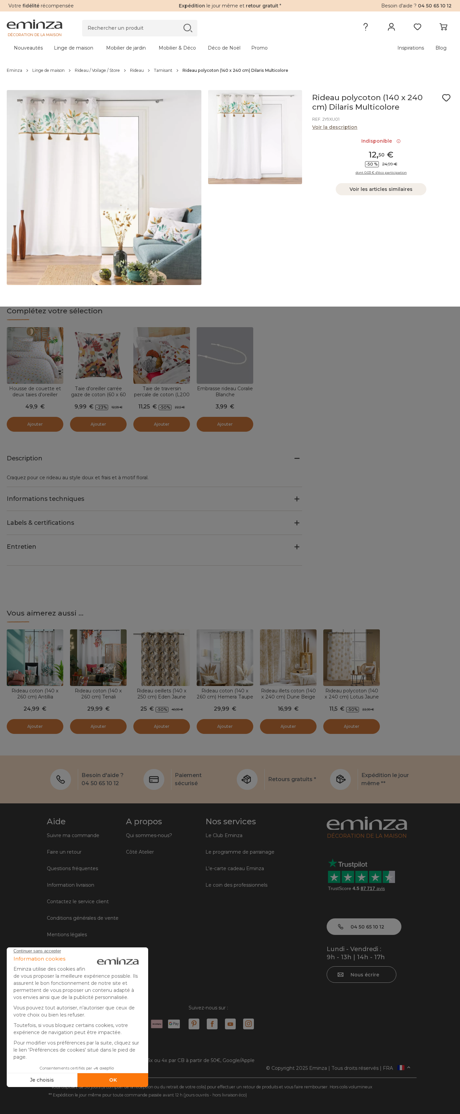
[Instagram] (248, 1024)
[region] (230, 70)
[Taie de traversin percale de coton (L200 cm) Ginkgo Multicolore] (161, 355)
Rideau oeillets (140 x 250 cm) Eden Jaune (162, 694)
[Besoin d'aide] (365, 28)
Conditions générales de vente (83, 918)
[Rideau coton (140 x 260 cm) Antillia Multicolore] (35, 657)
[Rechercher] (187, 27)
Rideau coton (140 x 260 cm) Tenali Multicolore (98, 697)
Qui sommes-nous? (149, 835)
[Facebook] (212, 1024)
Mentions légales (67, 935)
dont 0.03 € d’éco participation (381, 173)
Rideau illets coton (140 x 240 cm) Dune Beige (288, 694)
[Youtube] (230, 1024)
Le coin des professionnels (236, 885)
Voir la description (334, 127)
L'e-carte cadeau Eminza (234, 868)
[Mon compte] (391, 28)
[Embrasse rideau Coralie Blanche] (225, 355)
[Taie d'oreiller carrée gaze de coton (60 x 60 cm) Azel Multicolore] (98, 355)
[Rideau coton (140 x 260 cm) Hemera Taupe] (225, 657)
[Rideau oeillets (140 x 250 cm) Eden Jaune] (161, 657)
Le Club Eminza (223, 835)
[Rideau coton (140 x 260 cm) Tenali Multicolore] (98, 657)
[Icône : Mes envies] (446, 98)
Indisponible (378, 141)
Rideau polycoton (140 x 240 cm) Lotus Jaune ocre (352, 697)
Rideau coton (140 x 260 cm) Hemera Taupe (225, 694)
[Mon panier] (443, 28)
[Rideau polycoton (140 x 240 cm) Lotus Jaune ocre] (351, 657)
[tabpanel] (175, 48)
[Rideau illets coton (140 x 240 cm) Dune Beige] (288, 657)
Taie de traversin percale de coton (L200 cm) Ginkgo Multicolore (162, 394)
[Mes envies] (417, 28)
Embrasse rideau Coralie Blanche (225, 391)
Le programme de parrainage (239, 852)
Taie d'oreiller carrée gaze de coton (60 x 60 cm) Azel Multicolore (98, 394)
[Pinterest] (194, 1024)
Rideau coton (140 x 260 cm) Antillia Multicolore (35, 697)
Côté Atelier (140, 852)
